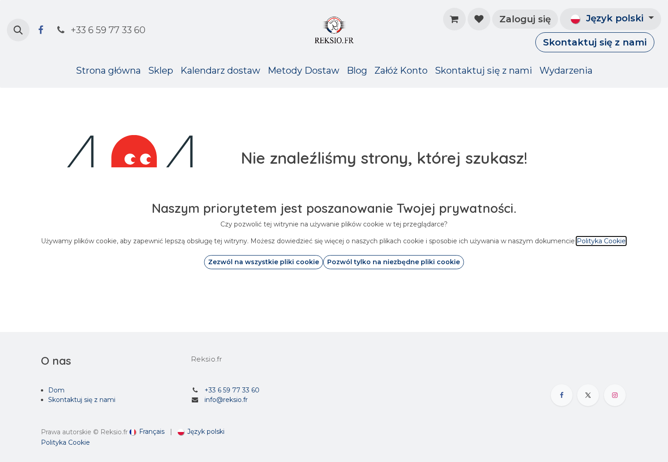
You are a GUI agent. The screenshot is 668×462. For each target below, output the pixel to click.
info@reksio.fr (226, 400)
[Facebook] (40, 30)
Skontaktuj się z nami (595, 42)
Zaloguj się (525, 19)
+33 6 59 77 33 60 (231, 390)
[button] (18, 30)
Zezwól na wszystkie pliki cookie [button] (263, 262)
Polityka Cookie (65, 442)
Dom (56, 390)
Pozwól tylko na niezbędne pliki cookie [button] (393, 262)
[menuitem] (108, 70)
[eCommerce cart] (454, 19)
